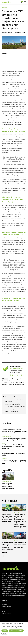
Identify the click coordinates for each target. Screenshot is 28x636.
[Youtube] (23, 374)
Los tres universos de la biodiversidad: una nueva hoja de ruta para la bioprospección (8, 485)
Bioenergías (4, 7)
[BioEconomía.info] (5, 370)
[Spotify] (17, 374)
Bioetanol (5, 381)
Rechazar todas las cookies (16, 630)
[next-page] (5, 556)
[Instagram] (12, 374)
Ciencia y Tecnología (6, 436)
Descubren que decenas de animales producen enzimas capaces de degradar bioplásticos (14, 439)
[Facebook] (8, 56)
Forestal (3, 427)
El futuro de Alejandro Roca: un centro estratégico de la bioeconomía (14, 410)
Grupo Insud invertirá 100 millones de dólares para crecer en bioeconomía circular (14, 160)
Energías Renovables (8, 382)
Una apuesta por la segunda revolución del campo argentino (15, 400)
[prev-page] (3, 556)
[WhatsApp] (15, 56)
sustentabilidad (19, 384)
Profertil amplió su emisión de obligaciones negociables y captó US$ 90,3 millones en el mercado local (13, 446)
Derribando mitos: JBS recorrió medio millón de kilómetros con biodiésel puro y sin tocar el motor (14, 461)
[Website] (21, 374)
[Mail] (14, 374)
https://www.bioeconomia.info (16, 368)
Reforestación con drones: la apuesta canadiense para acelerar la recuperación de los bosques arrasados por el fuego (14, 431)
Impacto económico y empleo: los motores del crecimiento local (15, 407)
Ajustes (4, 633)
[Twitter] (12, 56)
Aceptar (4, 630)
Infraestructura (19, 382)
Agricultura (12, 379)
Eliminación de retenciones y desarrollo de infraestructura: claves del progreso (15, 404)
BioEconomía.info (21, 32)
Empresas (11, 381)
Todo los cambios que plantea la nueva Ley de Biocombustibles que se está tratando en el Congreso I (14, 265)
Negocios (4, 384)
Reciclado (11, 384)
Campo (3, 443)
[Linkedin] (19, 56)
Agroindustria (20, 379)
